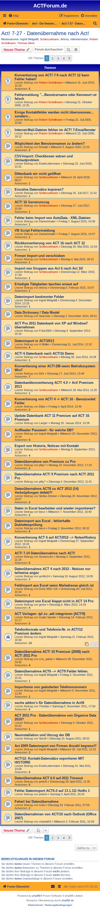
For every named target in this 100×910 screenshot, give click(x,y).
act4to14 (44, 576)
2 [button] (52, 58)
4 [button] (64, 58)
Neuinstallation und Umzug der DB (42, 735)
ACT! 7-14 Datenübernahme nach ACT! (45, 553)
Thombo (44, 706)
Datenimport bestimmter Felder (39, 297)
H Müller (44, 344)
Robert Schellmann (51, 82)
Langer (43, 423)
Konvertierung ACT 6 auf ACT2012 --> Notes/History (55, 537)
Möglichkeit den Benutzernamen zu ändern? (50, 143)
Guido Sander (47, 617)
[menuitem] (13, 16)
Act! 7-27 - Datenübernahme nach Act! (45, 33)
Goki (42, 805)
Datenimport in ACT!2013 (34, 341)
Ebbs (42, 406)
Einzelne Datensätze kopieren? (39, 189)
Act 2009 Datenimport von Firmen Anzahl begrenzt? (56, 746)
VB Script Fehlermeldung (35, 230)
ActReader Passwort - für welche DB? (44, 430)
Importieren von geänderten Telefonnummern (51, 687)
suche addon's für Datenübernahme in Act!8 (49, 703)
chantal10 (45, 821)
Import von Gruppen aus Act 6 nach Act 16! (49, 268)
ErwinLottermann (49, 163)
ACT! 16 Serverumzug (32, 202)
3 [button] (58, 58)
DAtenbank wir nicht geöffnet (38, 174)
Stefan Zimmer (48, 496)
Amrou (65, 39)
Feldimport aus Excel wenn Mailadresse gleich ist (54, 585)
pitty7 (42, 465)
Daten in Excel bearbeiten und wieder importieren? (55, 508)
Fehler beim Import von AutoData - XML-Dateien (53, 218)
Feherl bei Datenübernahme (36, 801)
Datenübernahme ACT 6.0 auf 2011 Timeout (49, 778)
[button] (69, 58)
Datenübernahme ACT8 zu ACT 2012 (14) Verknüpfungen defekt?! (46, 490)
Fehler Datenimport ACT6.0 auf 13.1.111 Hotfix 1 (52, 791)
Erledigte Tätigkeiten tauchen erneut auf (46, 284)
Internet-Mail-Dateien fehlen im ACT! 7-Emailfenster (55, 130)
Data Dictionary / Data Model (37, 312)
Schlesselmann (49, 39)
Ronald (43, 147)
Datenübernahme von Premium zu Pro (45, 462)
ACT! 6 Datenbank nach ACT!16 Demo (44, 353)
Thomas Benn (26, 43)
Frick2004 (45, 330)
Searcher (45, 316)
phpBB (36, 895)
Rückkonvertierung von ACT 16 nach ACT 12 (50, 243)
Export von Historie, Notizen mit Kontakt (47, 446)
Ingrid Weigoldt (29, 39)
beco (42, 511)
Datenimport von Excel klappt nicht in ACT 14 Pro (54, 601)
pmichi (43, 781)
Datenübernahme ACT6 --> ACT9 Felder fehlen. (51, 671)
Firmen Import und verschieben (40, 256)
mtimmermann (79, 39)
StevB (42, 738)
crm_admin (46, 659)
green (42, 604)
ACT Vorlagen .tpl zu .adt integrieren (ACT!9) (50, 614)
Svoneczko (46, 556)
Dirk (41, 373)
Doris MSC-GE (48, 588)
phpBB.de (68, 900)
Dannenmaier (47, 221)
